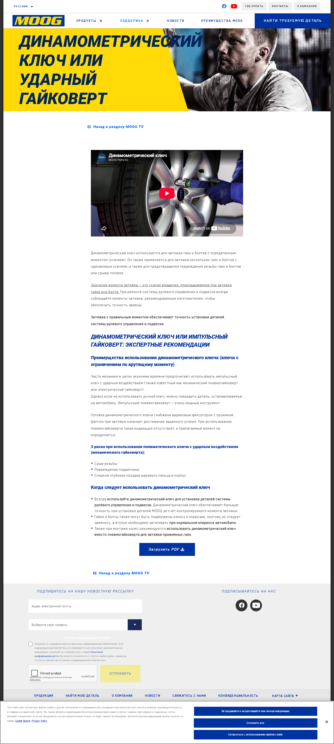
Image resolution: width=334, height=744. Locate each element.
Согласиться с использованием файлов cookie (255, 734)
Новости (152, 695)
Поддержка (132, 20)
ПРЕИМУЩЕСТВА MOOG (222, 20)
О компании (307, 6)
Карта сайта (283, 696)
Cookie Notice (22, 720)
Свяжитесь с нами (189, 695)
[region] (167, 722)
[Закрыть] (327, 722)
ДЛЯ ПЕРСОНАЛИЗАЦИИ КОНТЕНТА (87, 638)
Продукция (43, 695)
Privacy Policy (39, 720)
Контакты (280, 6)
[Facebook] (224, 7)
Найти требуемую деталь (293, 21)
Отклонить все (255, 723)
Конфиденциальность (238, 695)
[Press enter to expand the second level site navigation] (101, 20)
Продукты (86, 20)
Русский (21, 6)
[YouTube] (234, 7)
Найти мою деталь (82, 695)
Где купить (254, 6)
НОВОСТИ (175, 20)
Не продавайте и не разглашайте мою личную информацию (256, 711)
